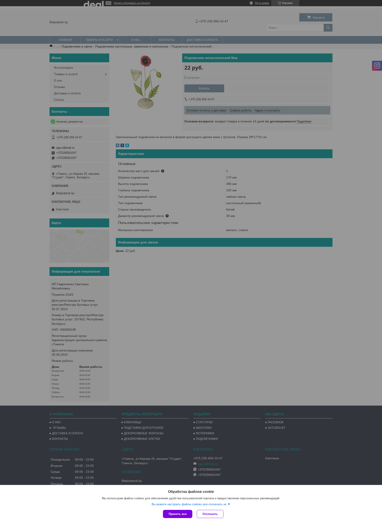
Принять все (178, 514)
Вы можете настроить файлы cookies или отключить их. (189, 504)
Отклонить (210, 514)
